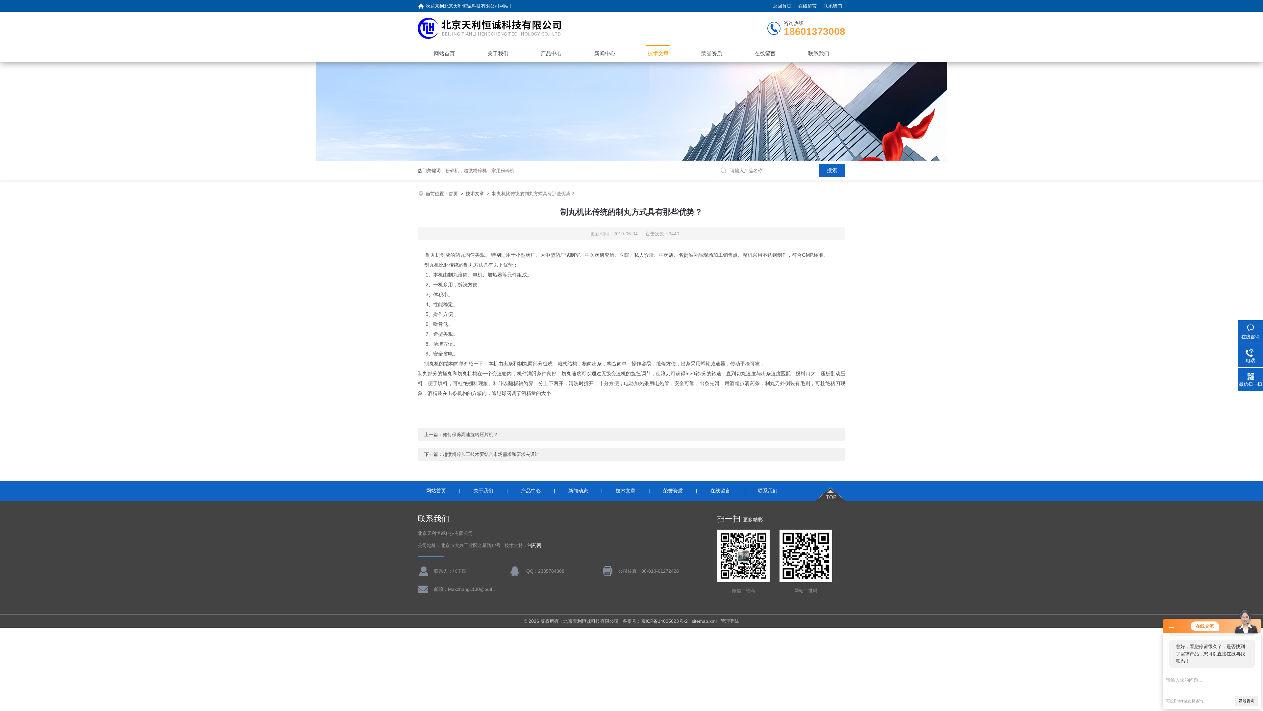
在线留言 (807, 6)
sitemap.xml (704, 621)
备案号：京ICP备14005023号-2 (655, 621)
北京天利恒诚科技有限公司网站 (476, 6)
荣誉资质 (711, 53)
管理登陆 (730, 621)
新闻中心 (604, 53)
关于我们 (497, 53)
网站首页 (444, 53)
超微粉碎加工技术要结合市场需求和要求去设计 (491, 454)
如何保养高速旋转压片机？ (470, 434)
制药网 (534, 545)
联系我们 (833, 6)
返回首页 (782, 6)
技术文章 (658, 53)
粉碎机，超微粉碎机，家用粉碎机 (479, 170)
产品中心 (551, 53)
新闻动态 (578, 490)
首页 (453, 193)
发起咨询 (1246, 700)
